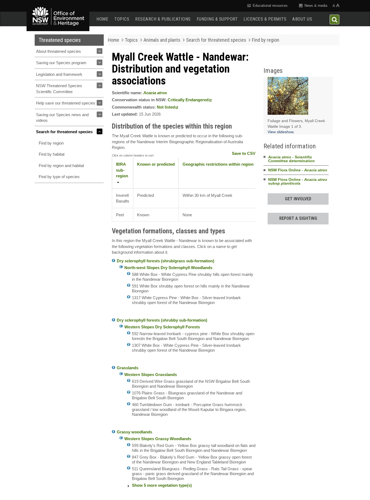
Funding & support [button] (217, 19)
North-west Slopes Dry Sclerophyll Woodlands (168, 267)
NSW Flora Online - (297, 170)
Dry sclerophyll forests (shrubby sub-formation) (162, 320)
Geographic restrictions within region (218, 164)
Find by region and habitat (61, 165)
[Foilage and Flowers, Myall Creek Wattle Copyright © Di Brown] (288, 97)
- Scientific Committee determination (291, 159)
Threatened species (60, 40)
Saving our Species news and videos (62, 117)
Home (102, 19)
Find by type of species (59, 176)
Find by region (51, 143)
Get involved (298, 198)
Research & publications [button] (163, 19)
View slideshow (280, 132)
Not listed (166, 107)
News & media (315, 6)
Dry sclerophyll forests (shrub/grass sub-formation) (165, 261)
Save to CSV (243, 153)
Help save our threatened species (65, 103)
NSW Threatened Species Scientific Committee (59, 88)
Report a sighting (298, 218)
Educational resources (270, 6)
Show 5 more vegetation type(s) (162, 485)
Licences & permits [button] (265, 19)
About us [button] (302, 19)
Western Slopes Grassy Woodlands (157, 438)
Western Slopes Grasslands (150, 374)
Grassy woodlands (134, 432)
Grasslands (127, 367)
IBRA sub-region (122, 170)
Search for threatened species (64, 131)
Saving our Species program (61, 62)
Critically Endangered (188, 99)
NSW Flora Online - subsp (297, 181)
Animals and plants (162, 40)
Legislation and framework (59, 74)
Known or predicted (156, 164)
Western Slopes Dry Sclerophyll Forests (162, 327)
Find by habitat (51, 154)
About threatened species (58, 51)
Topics (121, 19)
